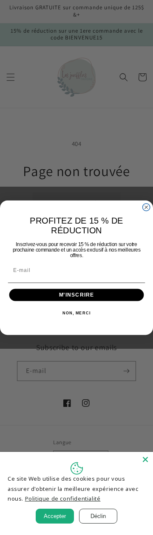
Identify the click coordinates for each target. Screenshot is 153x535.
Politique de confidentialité (63, 498)
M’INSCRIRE (76, 294)
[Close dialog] (146, 206)
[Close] (145, 459)
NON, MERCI (76, 313)
